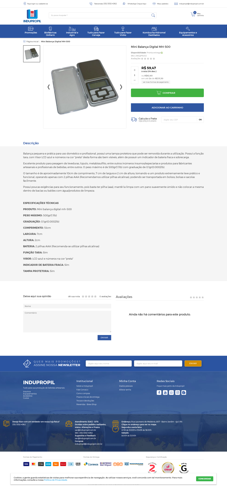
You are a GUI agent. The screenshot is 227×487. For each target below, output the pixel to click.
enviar (104, 337)
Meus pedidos (162, 4)
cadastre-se (43, 4)
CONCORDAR (204, 479)
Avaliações (136, 59)
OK (200, 119)
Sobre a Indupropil (84, 386)
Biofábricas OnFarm (50, 33)
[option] (31, 53)
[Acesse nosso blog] (183, 392)
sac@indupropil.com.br (85, 430)
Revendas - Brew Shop (86, 404)
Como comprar (83, 393)
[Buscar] (153, 15)
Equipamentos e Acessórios (188, 33)
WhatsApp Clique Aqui (137, 4)
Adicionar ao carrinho (167, 107)
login (33, 4)
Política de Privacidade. (56, 480)
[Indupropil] (36, 16)
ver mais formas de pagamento (156, 82)
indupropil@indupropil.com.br (191, 4)
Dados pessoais (126, 386)
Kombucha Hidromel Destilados (154, 33)
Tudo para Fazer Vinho (123, 33)
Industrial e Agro (72, 33)
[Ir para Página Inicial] (30, 41)
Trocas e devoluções (85, 400)
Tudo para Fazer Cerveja (96, 33)
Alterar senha (125, 390)
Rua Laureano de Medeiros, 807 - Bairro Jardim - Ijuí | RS (152, 422)
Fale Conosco (82, 390)
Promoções (31, 32)
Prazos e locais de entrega (87, 397)
